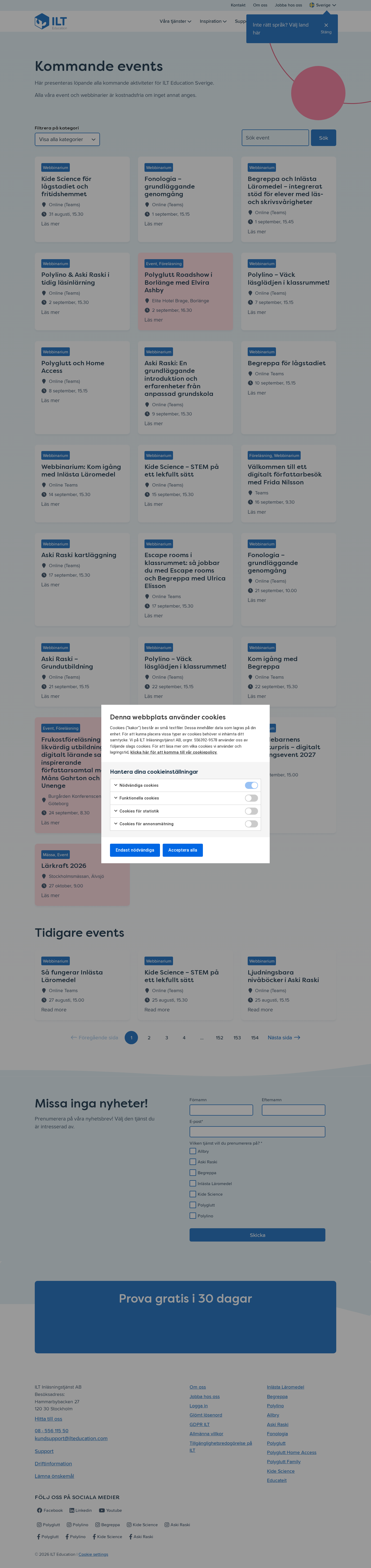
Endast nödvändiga (135, 850)
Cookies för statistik (138, 811)
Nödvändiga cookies (138, 785)
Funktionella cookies (138, 798)
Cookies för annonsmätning (146, 823)
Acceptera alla (182, 850)
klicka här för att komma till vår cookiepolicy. (173, 752)
